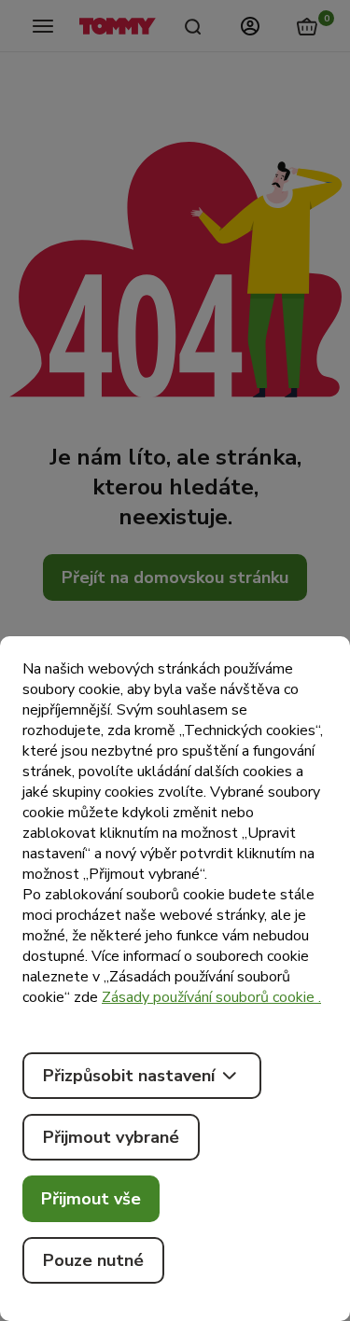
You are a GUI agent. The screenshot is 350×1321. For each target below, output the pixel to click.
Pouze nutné (93, 1260)
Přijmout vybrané (111, 1137)
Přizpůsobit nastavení (129, 1075)
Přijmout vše (91, 1199)
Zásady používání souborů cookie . (211, 997)
